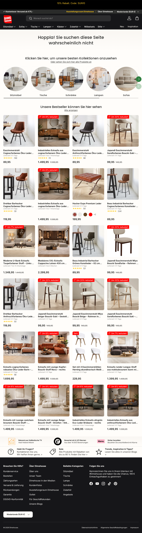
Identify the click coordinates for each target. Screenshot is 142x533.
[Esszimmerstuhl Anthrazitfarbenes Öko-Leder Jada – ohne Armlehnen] (88, 131)
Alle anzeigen (71, 110)
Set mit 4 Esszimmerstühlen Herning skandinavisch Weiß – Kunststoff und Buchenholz (88, 370)
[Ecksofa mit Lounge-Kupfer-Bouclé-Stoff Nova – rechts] (54, 347)
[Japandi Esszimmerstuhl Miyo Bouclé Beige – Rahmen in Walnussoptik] (88, 294)
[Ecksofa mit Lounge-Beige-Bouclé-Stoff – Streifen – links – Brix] (54, 400)
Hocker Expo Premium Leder (87, 203)
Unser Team (35, 476)
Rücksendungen (11, 490)
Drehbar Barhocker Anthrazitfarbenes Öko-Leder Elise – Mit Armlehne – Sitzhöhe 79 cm (18, 317)
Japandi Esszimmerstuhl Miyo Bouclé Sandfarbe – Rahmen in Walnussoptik (122, 263)
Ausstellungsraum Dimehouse (80, 11)
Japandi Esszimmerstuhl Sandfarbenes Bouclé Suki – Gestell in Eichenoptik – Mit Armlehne (121, 317)
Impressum (134, 528)
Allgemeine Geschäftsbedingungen (114, 528)
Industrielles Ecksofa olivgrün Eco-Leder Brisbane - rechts (87, 421)
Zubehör (67, 490)
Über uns (33, 471)
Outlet (32, 494)
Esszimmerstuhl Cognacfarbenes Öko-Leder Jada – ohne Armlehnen (17, 153)
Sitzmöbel (15, 95)
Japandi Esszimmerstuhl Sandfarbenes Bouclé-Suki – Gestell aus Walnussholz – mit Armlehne (122, 154)
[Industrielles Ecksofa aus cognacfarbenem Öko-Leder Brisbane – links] (54, 184)
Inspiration (133, 26)
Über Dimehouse (105, 11)
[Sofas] (126, 79)
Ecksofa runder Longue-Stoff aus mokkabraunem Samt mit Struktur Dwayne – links (122, 370)
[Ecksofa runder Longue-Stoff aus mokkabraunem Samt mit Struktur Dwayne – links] (123, 347)
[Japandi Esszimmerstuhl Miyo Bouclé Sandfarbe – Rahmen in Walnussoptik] (123, 241)
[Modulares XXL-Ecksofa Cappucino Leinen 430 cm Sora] (54, 241)
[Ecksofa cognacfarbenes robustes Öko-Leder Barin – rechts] (19, 347)
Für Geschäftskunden (39, 499)
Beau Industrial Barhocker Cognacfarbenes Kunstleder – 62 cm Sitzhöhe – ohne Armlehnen (122, 207)
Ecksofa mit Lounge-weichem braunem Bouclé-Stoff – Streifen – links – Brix (18, 423)
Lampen (98, 95)
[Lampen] (99, 79)
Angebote (68, 494)
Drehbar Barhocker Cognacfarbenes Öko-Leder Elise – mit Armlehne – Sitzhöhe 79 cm (17, 207)
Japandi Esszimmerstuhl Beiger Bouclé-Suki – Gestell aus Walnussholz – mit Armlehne (52, 317)
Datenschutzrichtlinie (90, 528)
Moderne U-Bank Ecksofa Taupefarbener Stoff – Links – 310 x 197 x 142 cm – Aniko (18, 263)
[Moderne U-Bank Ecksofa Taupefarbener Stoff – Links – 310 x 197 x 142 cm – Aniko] (19, 241)
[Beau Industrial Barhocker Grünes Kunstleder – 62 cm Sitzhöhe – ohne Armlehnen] (88, 241)
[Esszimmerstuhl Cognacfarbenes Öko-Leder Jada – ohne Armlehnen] (19, 131)
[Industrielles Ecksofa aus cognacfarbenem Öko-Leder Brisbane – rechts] (54, 131)
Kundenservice (10, 471)
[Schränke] (71, 79)
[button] (137, 18)
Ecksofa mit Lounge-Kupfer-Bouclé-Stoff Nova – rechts (52, 368)
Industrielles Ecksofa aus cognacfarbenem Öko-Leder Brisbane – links (52, 206)
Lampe (66, 480)
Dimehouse (13, 528)
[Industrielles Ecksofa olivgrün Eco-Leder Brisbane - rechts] (88, 400)
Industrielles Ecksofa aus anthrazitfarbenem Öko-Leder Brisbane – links (122, 423)
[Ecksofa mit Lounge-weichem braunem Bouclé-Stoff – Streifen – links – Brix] (19, 400)
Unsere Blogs (36, 504)
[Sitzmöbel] (15, 79)
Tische (43, 95)
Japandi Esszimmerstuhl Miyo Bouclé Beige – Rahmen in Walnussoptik (88, 316)
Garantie (7, 494)
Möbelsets (89, 26)
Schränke (71, 95)
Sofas (126, 95)
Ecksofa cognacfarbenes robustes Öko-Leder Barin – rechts (17, 370)
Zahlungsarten (10, 480)
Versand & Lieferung (13, 485)
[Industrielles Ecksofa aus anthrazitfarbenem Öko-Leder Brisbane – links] (123, 400)
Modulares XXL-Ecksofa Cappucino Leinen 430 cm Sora (51, 263)
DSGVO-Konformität (13, 499)
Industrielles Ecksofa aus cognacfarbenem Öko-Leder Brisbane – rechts (52, 153)
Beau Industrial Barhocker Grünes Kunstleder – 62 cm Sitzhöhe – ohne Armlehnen (86, 263)
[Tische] (43, 79)
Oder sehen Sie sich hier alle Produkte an (71, 62)
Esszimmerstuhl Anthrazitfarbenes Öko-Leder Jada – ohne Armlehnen (87, 153)
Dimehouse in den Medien (42, 480)
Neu (122, 26)
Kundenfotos (35, 485)
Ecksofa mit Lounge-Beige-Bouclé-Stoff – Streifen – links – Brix (53, 423)
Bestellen (8, 476)
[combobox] (68, 18)
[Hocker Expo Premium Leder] (88, 184)
